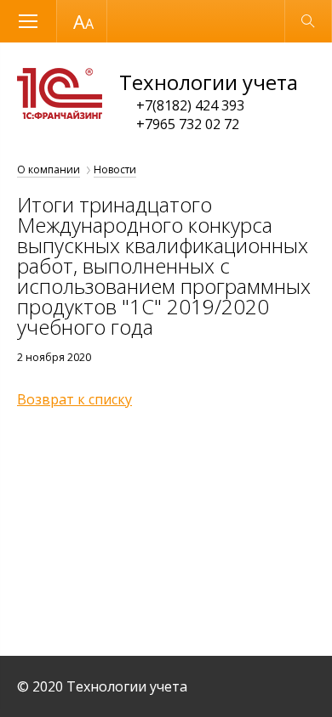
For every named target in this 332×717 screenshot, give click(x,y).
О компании (48, 169)
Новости (115, 169)
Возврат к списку (74, 399)
